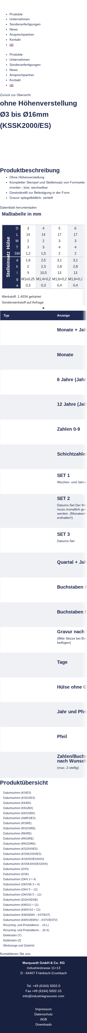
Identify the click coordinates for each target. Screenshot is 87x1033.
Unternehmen (20, 19)
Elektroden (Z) (12, 940)
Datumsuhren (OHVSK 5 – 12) (22, 894)
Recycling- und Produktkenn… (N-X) (26, 930)
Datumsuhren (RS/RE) (17, 823)
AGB (43, 1019)
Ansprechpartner (22, 34)
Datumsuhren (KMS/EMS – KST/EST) (26, 914)
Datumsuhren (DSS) (16, 869)
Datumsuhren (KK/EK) (17, 803)
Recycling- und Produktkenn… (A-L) (26, 925)
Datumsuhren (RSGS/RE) (19, 828)
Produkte (16, 14)
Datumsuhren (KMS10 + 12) (21, 904)
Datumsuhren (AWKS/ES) (19, 818)
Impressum (43, 1009)
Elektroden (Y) (12, 935)
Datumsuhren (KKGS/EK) (19, 813)
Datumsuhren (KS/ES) (17, 792)
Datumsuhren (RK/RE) (17, 833)
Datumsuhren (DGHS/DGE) (20, 899)
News (14, 29)
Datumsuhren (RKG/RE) (18, 838)
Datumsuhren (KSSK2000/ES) (22, 854)
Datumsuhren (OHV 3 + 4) (19, 879)
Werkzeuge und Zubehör (19, 945)
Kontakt (15, 39)
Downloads (43, 1024)
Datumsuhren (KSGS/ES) (19, 798)
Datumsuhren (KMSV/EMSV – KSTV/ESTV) (30, 920)
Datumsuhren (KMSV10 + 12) (21, 909)
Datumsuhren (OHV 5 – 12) (20, 889)
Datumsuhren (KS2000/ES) (20, 848)
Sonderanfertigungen (25, 24)
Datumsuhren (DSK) (16, 874)
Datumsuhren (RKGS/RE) (19, 843)
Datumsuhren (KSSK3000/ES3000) (25, 864)
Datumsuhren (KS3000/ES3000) (23, 859)
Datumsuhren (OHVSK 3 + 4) (21, 884)
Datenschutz (43, 1014)
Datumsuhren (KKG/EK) (18, 808)
